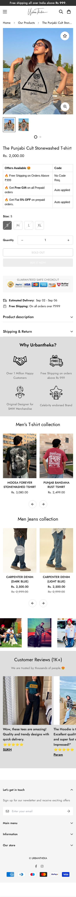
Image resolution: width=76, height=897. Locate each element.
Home (7, 23)
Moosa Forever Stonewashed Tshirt (20, 485)
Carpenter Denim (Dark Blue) (19, 579)
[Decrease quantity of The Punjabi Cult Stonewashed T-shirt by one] (22, 240)
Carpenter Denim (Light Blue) (56, 579)
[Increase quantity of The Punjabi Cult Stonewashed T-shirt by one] (68, 240)
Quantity (8, 240)
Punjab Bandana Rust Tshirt (56, 485)
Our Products (26, 23)
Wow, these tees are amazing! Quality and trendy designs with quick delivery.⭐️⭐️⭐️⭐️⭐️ (26, 739)
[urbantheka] (38, 12)
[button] (68, 11)
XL (39, 225)
